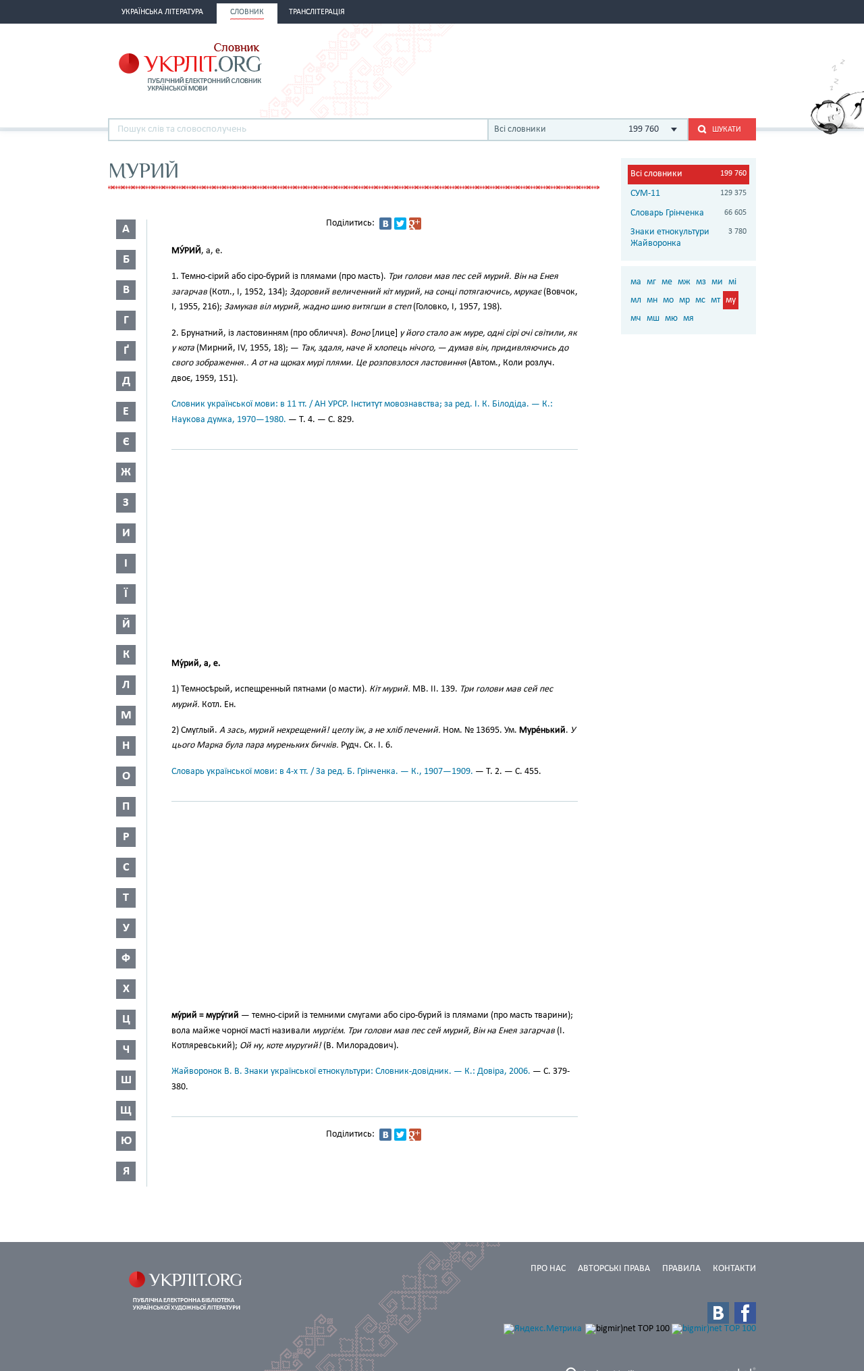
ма (635, 282)
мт (715, 300)
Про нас (548, 1269)
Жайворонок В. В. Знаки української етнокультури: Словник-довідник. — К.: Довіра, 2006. (351, 1071)
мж (684, 282)
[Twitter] (400, 223)
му (731, 300)
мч (635, 318)
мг (651, 282)
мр (684, 300)
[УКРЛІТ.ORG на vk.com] (718, 1313)
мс (700, 300)
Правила (681, 1269)
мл (635, 300)
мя (688, 318)
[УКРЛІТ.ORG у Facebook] (745, 1313)
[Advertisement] (598, 65)
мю (671, 318)
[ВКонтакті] (385, 223)
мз (701, 282)
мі (732, 282)
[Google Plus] (415, 223)
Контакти (734, 1269)
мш (653, 318)
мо (668, 300)
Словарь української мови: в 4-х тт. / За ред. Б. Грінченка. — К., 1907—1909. (322, 772)
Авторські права (614, 1269)
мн (652, 300)
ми (717, 282)
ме (667, 282)
